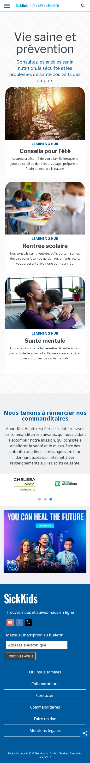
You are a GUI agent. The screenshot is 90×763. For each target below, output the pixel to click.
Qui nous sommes (45, 672)
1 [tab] (39, 499)
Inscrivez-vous (20, 656)
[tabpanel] (24, 483)
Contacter (45, 695)
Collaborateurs (45, 683)
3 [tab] (50, 499)
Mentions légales (45, 730)
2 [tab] (45, 499)
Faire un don (45, 718)
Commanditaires (45, 707)
